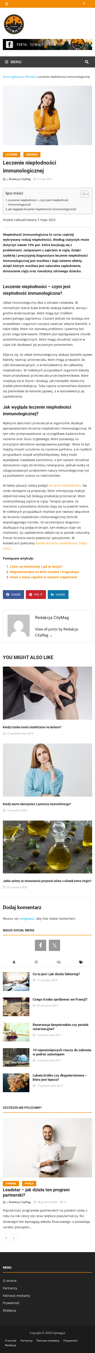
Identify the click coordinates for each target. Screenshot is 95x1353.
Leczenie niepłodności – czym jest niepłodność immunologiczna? (38, 202)
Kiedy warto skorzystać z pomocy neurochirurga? (37, 804)
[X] (89, 4)
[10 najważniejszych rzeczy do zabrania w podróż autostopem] (16, 1051)
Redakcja (9, 1310)
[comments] (59, 962)
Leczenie (12, 154)
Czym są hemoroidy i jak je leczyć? (36, 566)
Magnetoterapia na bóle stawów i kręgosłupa (44, 572)
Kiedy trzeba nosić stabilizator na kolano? (32, 727)
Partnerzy (10, 1288)
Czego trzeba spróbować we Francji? (60, 999)
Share (16, 594)
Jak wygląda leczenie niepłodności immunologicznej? (42, 209)
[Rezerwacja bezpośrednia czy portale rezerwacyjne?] (16, 1025)
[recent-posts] (36, 962)
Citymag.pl (58, 1333)
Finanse (11, 1183)
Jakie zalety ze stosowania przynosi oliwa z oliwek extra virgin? (47, 881)
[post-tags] (81, 962)
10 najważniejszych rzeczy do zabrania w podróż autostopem (62, 1052)
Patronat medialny (16, 1296)
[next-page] (13, 1237)
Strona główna (12, 77)
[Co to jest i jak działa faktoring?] (16, 975)
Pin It (38, 594)
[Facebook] (84, 4)
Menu (15, 61)
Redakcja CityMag (20, 179)
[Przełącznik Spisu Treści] (82, 194)
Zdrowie (30, 77)
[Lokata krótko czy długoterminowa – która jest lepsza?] (16, 1076)
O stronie (10, 1281)
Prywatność (11, 1303)
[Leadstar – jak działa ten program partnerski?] (47, 1147)
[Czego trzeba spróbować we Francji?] (16, 1000)
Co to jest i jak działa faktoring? (56, 974)
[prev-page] (6, 1237)
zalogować (26, 918)
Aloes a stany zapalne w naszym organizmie (43, 577)
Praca (29, 1183)
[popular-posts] (14, 962)
